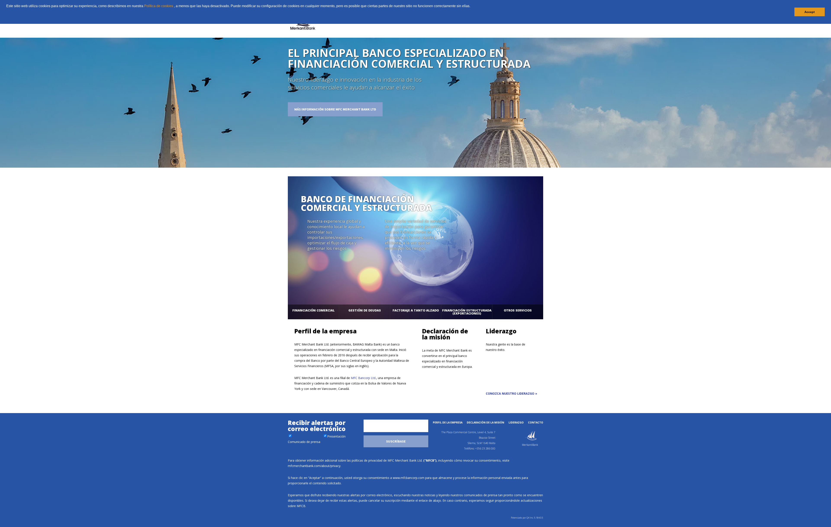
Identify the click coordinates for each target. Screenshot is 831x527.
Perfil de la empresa (447, 422)
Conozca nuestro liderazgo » (511, 393)
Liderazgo (516, 422)
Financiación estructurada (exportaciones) (466, 311)
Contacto (535, 422)
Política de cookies (158, 6)
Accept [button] (809, 12)
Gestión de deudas (364, 310)
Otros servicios (518, 310)
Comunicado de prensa (304, 442)
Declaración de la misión (485, 422)
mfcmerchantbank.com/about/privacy (314, 466)
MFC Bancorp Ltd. (363, 378)
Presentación (336, 436)
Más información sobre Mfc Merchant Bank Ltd (335, 109)
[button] (7, 18)
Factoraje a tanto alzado (416, 310)
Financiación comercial (313, 310)
